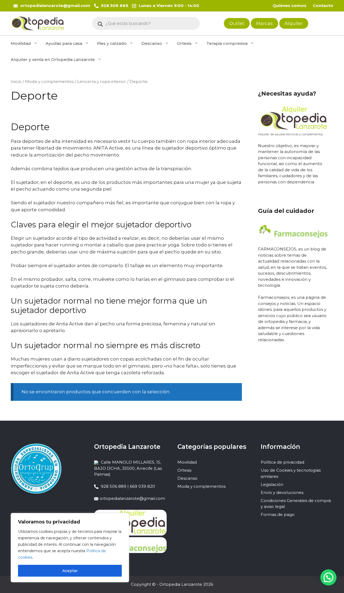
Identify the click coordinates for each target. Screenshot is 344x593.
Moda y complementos (49, 81)
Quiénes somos (289, 5)
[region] (70, 547)
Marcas (264, 23)
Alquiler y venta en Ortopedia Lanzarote (53, 59)
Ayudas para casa (64, 43)
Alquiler (294, 23)
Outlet (236, 23)
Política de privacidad (282, 462)
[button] (328, 577)
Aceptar (70, 570)
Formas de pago (278, 514)
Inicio (16, 81)
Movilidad (21, 43)
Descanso (151, 43)
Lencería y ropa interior (101, 81)
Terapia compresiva (227, 43)
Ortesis (184, 43)
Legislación (272, 484)
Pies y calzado (112, 43)
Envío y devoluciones (282, 492)
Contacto (323, 5)
